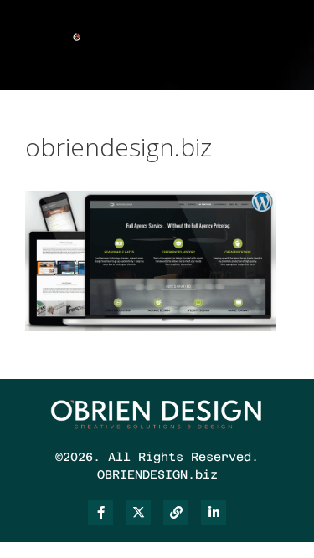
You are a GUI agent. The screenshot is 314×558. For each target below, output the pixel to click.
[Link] (175, 512)
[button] (231, 41)
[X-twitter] (138, 512)
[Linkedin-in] (213, 512)
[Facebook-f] (100, 512)
